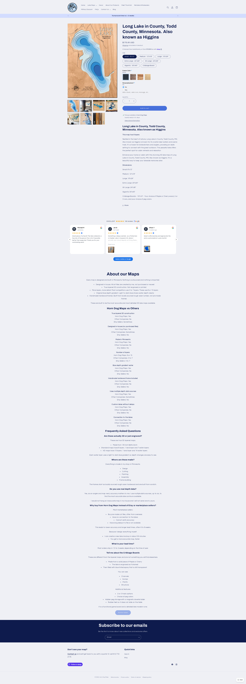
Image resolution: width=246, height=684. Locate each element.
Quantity (125, 97)
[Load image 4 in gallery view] (111, 106)
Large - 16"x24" (162, 56)
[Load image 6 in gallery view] (86, 119)
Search (126, 654)
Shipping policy (147, 677)
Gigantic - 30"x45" (131, 65)
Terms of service (136, 677)
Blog (126, 657)
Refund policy (115, 677)
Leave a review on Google (123, 259)
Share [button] (126, 205)
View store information (132, 120)
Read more (111, 244)
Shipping (125, 45)
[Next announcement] (178, 16)
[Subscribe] (139, 637)
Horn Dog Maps (104, 677)
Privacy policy (125, 677)
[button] (92, 5)
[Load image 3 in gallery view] (99, 106)
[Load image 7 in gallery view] (99, 119)
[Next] (176, 239)
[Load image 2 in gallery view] (86, 106)
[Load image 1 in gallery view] (73, 106)
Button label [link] (123, 612)
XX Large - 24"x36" (151, 61)
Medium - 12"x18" (146, 56)
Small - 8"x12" (130, 56)
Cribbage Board (148, 65)
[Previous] (69, 239)
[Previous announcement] (68, 16)
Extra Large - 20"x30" (132, 61)
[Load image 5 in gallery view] (73, 119)
